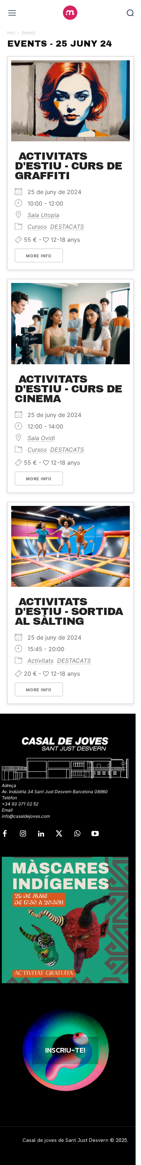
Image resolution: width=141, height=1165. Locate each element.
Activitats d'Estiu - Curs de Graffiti (68, 165)
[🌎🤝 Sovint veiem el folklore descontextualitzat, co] (65, 920)
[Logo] (70, 12)
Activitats (40, 660)
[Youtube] (95, 834)
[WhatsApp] (77, 834)
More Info (39, 255)
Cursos (37, 226)
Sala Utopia (43, 215)
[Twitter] (59, 834)
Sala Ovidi (41, 438)
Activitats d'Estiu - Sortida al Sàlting (69, 611)
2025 (121, 1140)
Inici (11, 33)
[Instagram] (23, 834)
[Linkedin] (41, 834)
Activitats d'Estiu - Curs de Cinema (68, 388)
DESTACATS (67, 226)
